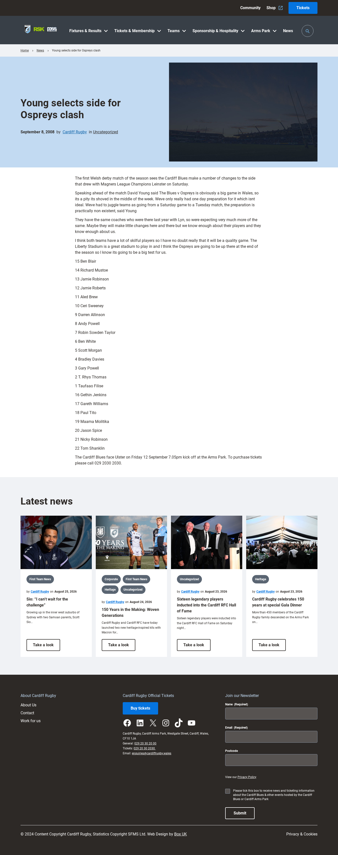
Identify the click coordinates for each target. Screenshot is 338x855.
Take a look (46, 646)
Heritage (110, 589)
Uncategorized (105, 132)
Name (236, 704)
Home (25, 50)
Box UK (180, 834)
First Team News (40, 579)
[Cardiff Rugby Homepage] (40, 30)
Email (236, 727)
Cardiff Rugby (75, 132)
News (40, 50)
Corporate (111, 579)
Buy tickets (140, 708)
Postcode (231, 751)
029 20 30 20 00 (145, 743)
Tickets (303, 7)
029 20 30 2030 (145, 748)
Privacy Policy (247, 777)
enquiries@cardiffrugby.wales (151, 753)
